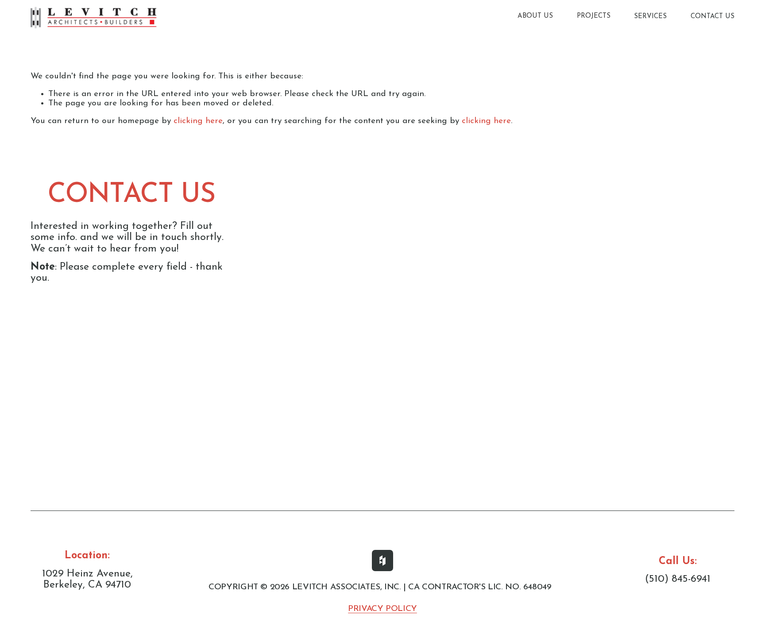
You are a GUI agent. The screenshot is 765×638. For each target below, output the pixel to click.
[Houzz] (382, 560)
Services (650, 16)
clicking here (198, 121)
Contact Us (712, 16)
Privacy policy (382, 609)
